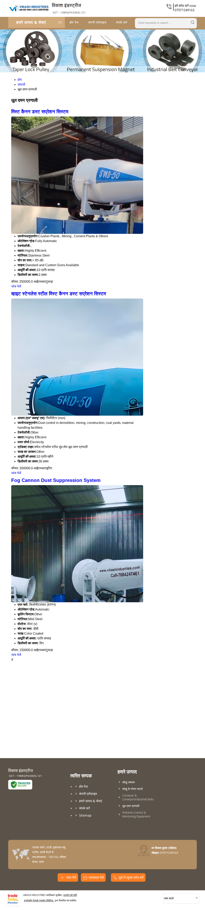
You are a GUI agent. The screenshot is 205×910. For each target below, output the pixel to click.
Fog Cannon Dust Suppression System (55, 480)
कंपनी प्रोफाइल (97, 22)
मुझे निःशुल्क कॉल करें (131, 877)
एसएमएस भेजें (96, 877)
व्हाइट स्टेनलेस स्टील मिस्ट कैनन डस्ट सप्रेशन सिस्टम (58, 293)
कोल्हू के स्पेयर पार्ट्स (132, 789)
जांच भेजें (16, 286)
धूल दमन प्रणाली (130, 806)
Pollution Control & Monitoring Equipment (136, 814)
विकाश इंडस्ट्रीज (69, 8)
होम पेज (74, 22)
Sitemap (85, 815)
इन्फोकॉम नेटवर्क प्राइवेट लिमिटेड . (39, 900)
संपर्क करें (121, 22)
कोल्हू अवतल (128, 782)
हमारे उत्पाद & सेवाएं (31, 22)
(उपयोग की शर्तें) (70, 895)
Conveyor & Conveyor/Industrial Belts (138, 797)
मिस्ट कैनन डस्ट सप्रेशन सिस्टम (39, 111)
